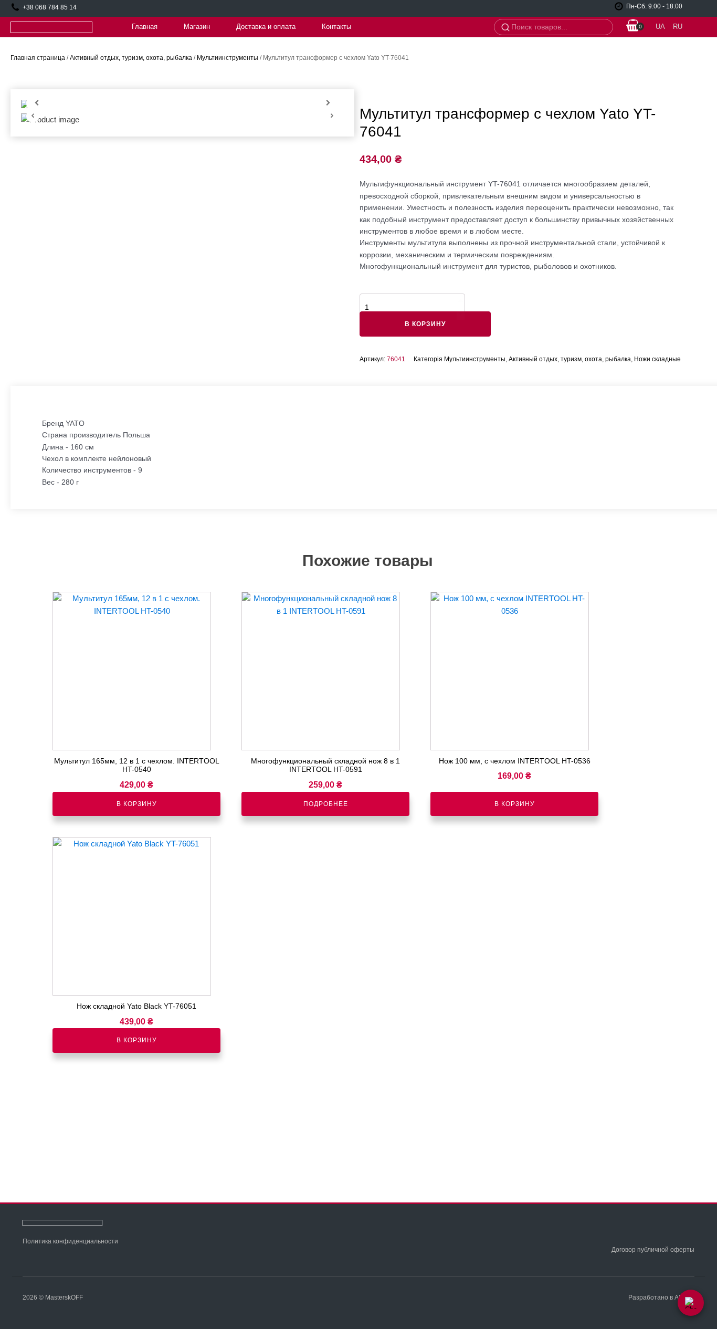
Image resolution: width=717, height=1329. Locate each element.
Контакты (336, 26)
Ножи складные (657, 359)
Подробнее (325, 804)
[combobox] (558, 27)
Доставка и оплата (266, 26)
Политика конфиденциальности (70, 1241)
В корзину (425, 324)
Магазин (197, 26)
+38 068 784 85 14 (50, 7)
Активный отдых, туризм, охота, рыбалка (131, 57)
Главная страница (37, 57)
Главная (144, 26)
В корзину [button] (137, 804)
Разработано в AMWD (661, 1297)
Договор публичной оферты (652, 1249)
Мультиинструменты (227, 57)
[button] (633, 27)
